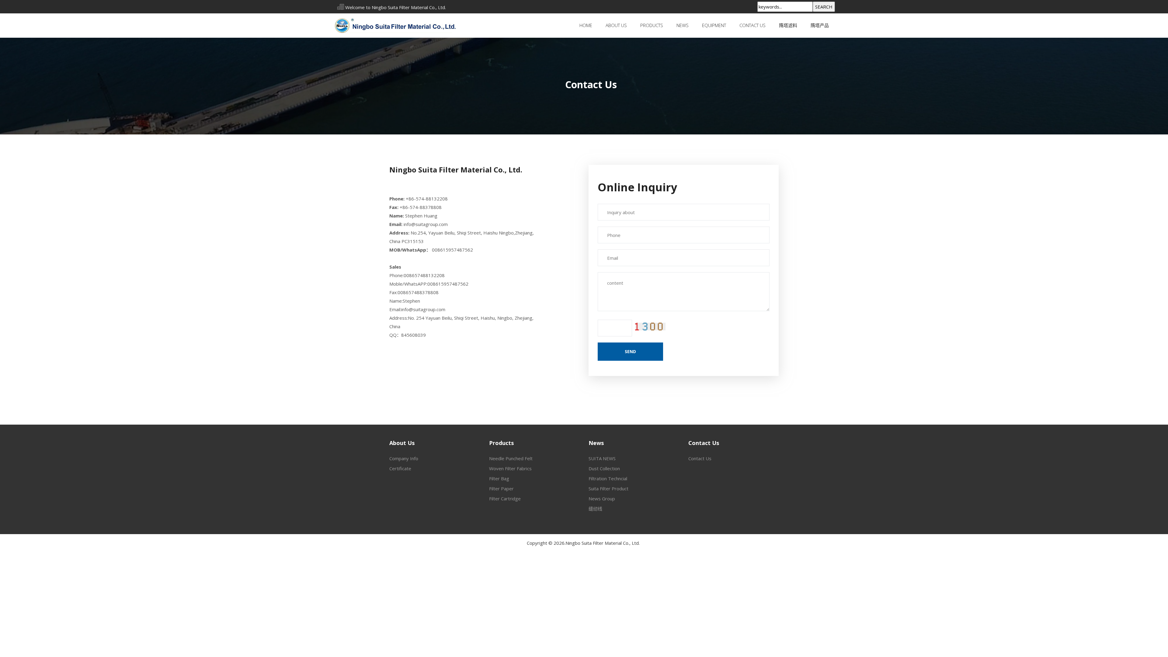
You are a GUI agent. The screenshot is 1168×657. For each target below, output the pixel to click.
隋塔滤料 (788, 25)
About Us (616, 25)
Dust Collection (604, 468)
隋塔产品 (820, 25)
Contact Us (752, 25)
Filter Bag (499, 478)
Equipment (714, 25)
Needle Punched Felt (511, 458)
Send (630, 351)
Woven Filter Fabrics (510, 468)
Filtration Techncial (608, 478)
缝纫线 (595, 509)
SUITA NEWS (602, 458)
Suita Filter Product (608, 488)
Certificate (400, 468)
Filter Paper (501, 488)
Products (651, 25)
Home (585, 25)
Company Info (403, 458)
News (682, 25)
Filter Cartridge (505, 498)
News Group (602, 498)
